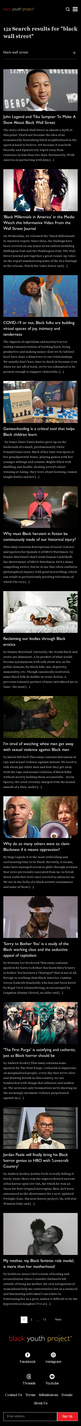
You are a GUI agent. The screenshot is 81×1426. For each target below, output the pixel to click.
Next (58, 1319)
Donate (67, 1395)
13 (44, 1319)
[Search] (74, 53)
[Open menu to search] (67, 9)
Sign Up (67, 1416)
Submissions (48, 1395)
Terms (31, 1395)
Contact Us (13, 1395)
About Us (41, 1403)
